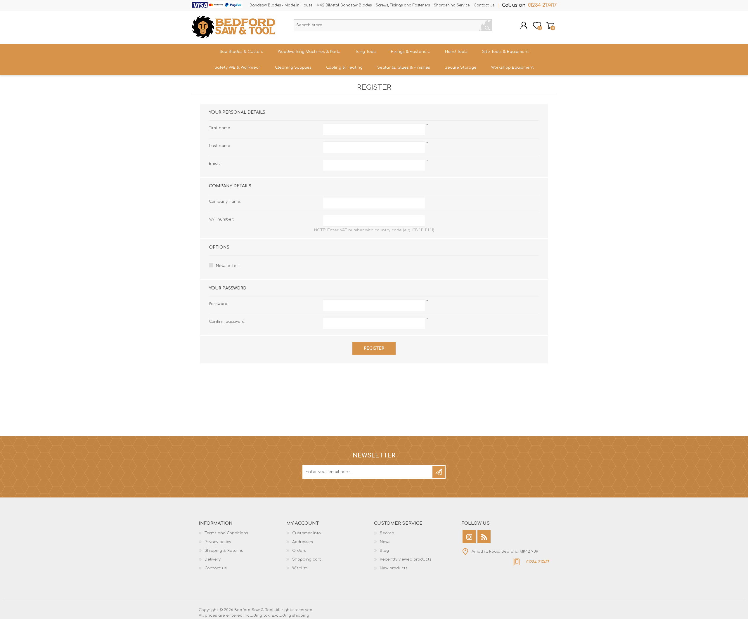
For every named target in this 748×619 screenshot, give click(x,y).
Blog (384, 551)
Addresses (302, 542)
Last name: (220, 146)
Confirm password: (227, 322)
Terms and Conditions (226, 533)
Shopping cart (550, 25)
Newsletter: (227, 266)
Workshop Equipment (512, 67)
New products (394, 568)
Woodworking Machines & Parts (309, 52)
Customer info (306, 533)
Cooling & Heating (344, 67)
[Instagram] (469, 536)
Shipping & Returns (224, 551)
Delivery (213, 559)
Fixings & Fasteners (410, 52)
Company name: (225, 202)
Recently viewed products (406, 559)
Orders (299, 551)
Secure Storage (461, 67)
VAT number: (221, 219)
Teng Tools (366, 52)
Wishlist (299, 568)
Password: (218, 304)
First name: (220, 128)
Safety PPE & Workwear (237, 67)
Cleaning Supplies (293, 67)
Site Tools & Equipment (505, 52)
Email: (214, 164)
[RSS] (484, 536)
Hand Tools (456, 52)
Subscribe (438, 472)
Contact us (216, 568)
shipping (300, 615)
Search (485, 25)
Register (374, 348)
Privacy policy (218, 542)
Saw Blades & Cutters (241, 52)
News (385, 542)
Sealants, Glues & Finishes (403, 67)
